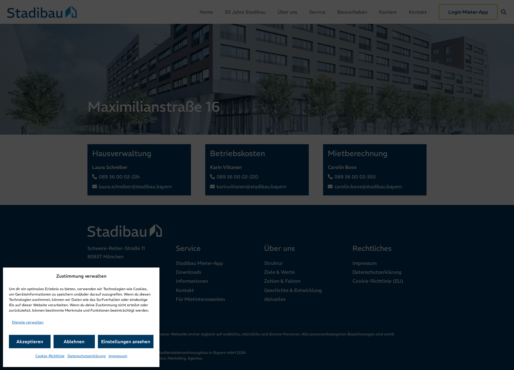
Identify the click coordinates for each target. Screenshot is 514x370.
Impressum (118, 356)
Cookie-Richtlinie (50, 356)
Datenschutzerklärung (87, 356)
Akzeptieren (29, 341)
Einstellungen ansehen (125, 341)
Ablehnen (74, 341)
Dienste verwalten (27, 322)
